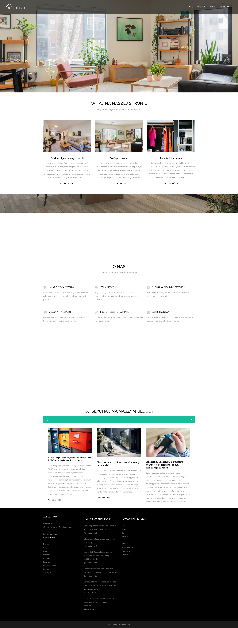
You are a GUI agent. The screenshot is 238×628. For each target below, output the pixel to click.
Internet (46, 562)
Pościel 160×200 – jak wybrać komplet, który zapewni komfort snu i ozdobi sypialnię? (100, 602)
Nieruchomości (49, 566)
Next (122, 378)
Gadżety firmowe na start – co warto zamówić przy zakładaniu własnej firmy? (100, 570)
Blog (45, 548)
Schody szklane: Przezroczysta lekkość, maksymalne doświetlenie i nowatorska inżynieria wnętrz (100, 585)
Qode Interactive (124, 624)
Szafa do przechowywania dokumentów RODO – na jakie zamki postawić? (69, 459)
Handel (46, 558)
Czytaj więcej (67, 183)
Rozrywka (47, 569)
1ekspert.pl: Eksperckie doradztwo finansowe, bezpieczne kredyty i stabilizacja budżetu (164, 465)
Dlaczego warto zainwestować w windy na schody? (100, 541)
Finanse (46, 555)
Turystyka (47, 573)
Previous (116, 378)
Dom (45, 551)
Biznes (46, 544)
